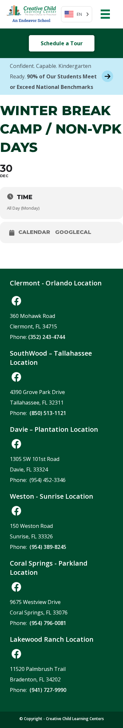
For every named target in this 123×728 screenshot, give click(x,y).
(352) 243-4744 (46, 337)
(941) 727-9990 (48, 690)
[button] (16, 300)
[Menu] (105, 14)
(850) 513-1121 (48, 413)
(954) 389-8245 (48, 547)
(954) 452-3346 (48, 480)
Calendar (34, 232)
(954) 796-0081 (48, 623)
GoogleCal (73, 232)
